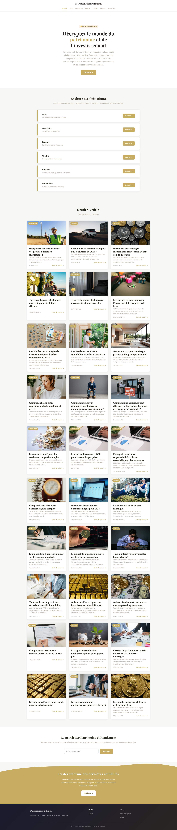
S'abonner (106, 751)
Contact (122, 817)
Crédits (95, 8)
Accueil (64, 8)
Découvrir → (88, 72)
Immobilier (111, 8)
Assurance (79, 8)
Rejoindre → (88, 793)
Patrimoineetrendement (88, 3)
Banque (87, 8)
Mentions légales (125, 814)
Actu (71, 8)
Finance (102, 8)
